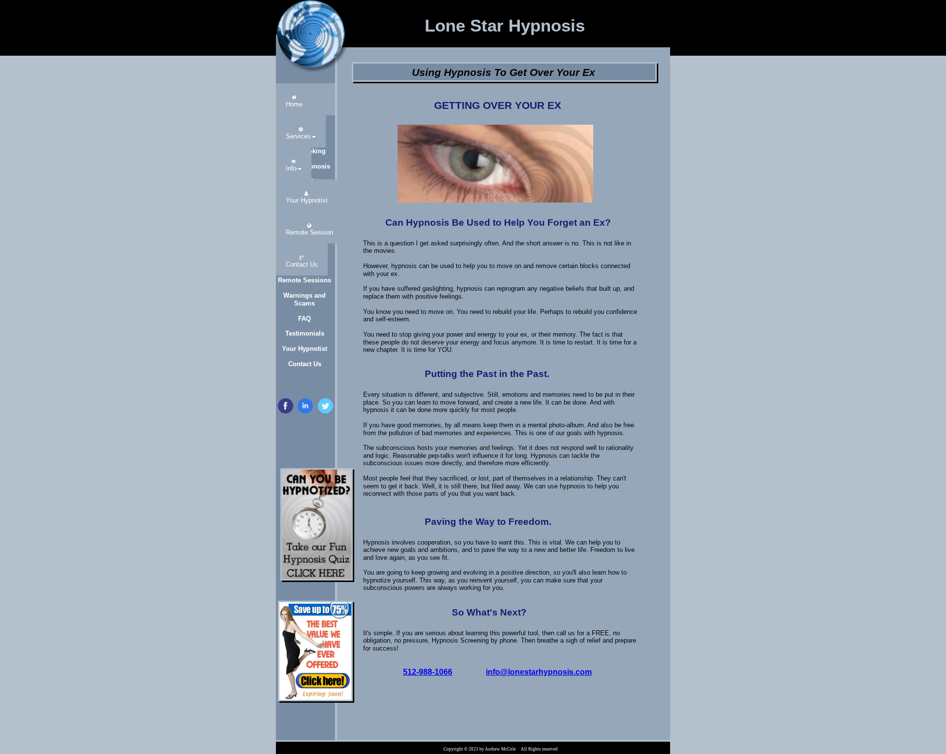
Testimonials (304, 333)
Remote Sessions (304, 280)
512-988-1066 (427, 672)
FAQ (304, 318)
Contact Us (304, 364)
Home (294, 104)
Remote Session (309, 232)
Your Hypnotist (304, 348)
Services (298, 136)
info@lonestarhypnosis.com (539, 672)
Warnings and (304, 295)
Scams (304, 303)
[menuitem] (294, 99)
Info (291, 168)
